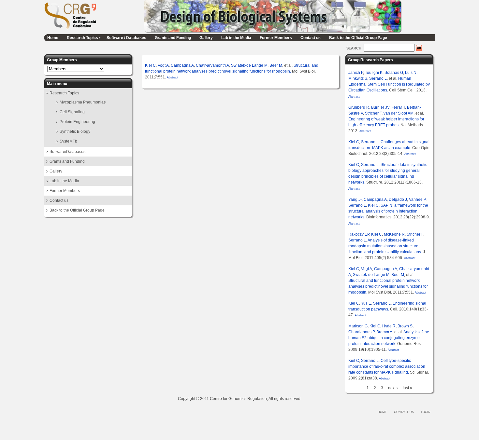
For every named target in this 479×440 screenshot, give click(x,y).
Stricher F (373, 113)
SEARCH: (355, 48)
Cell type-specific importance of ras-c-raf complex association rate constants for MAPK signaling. (386, 366)
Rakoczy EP (358, 234)
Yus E (366, 303)
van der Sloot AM (399, 113)
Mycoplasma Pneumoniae (83, 102)
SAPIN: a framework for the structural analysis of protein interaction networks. (388, 211)
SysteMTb (68, 141)
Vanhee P (417, 199)
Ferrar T (398, 107)
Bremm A (384, 332)
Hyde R (389, 326)
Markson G (358, 326)
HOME (382, 412)
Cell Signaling (72, 112)
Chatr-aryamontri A (212, 65)
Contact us (310, 37)
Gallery (206, 37)
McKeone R (394, 234)
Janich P (355, 72)
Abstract (172, 77)
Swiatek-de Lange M (249, 65)
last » (407, 388)
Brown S (405, 326)
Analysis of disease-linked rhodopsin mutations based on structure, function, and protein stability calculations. (385, 246)
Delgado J (398, 199)
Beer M (275, 65)
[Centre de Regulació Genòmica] (70, 30)
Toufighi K (374, 72)
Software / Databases (126, 37)
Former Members (276, 37)
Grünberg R (358, 107)
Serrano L (378, 78)
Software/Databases (67, 151)
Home (52, 37)
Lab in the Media (236, 37)
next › (393, 388)
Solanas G (394, 72)
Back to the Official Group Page (358, 37)
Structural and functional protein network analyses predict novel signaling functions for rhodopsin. (388, 286)
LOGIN (425, 412)
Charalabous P (361, 332)
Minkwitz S (357, 78)
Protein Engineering (77, 121)
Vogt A (163, 65)
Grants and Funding (173, 37)
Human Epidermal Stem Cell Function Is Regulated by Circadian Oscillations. (389, 84)
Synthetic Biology (75, 131)
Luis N (410, 72)
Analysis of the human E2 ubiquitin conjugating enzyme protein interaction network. (388, 338)
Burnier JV (380, 107)
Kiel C (150, 65)
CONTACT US (404, 412)
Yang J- (355, 199)
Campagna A (182, 65)
